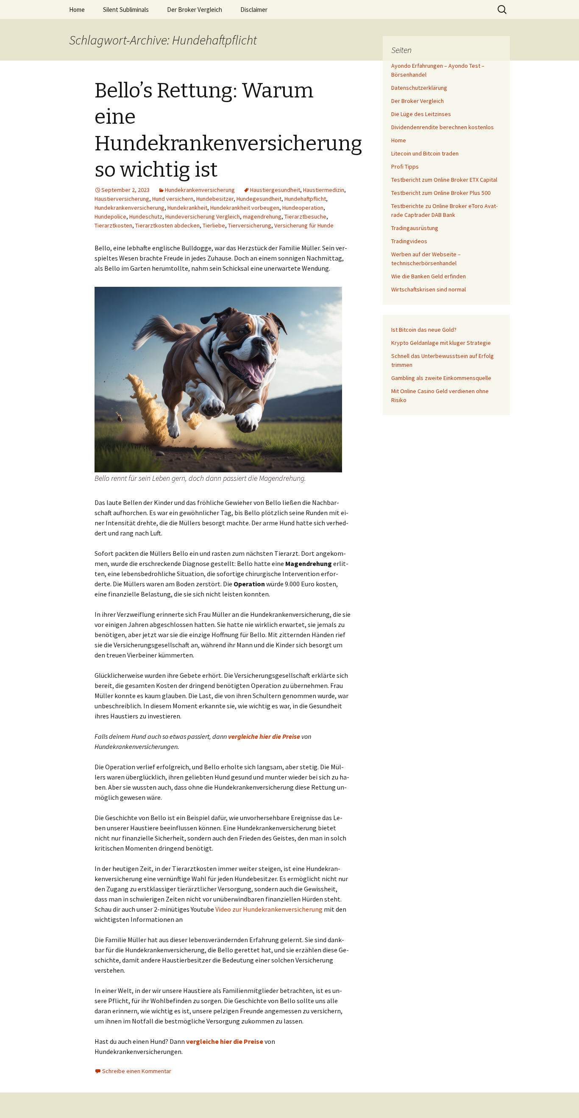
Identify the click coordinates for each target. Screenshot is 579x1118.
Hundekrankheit (187, 207)
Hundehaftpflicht (305, 199)
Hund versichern (172, 199)
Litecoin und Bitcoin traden (425, 153)
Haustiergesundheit (275, 190)
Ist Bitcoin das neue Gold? (424, 329)
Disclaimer (253, 10)
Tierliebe (214, 225)
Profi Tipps (405, 166)
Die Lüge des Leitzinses (421, 114)
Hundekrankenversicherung (200, 190)
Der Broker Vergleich (194, 10)
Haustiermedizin (323, 190)
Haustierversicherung (122, 199)
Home (77, 10)
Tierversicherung (249, 225)
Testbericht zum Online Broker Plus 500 (440, 193)
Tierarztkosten (113, 225)
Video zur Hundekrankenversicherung (269, 909)
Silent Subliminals (126, 10)
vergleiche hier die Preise (264, 736)
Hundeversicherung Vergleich (202, 216)
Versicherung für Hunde (304, 225)
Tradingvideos (409, 241)
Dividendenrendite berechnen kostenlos (442, 127)
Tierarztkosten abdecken (167, 225)
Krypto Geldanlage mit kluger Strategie (441, 343)
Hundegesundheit (259, 199)
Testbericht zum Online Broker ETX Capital (444, 179)
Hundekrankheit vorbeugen (244, 207)
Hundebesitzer (215, 199)
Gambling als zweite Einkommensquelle (441, 378)
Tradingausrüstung (414, 228)
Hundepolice (110, 216)
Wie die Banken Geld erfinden (428, 276)
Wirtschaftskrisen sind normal (428, 289)
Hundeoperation (302, 207)
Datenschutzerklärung (419, 88)
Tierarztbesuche (305, 216)
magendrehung (262, 216)
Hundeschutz (145, 216)
